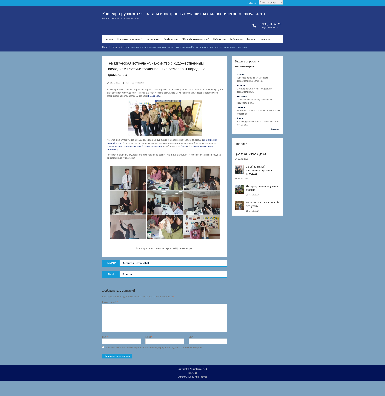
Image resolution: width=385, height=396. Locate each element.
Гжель (184, 146)
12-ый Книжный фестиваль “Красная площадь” (259, 170)
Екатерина (242, 96)
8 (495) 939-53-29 (270, 24)
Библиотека (236, 39)
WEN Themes (200, 377)
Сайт (191, 337)
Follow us (252, 3)
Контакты (265, 39)
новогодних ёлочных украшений (145, 146)
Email (148, 337)
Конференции (171, 39)
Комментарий (110, 302)
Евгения (241, 85)
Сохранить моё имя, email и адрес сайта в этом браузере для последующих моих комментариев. (154, 347)
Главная (109, 39)
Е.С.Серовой (154, 96)
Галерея (251, 39)
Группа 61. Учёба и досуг (250, 154)
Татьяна (241, 74)
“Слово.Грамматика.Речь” (195, 39)
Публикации (219, 39)
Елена (240, 118)
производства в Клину (118, 146)
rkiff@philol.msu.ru (269, 27)
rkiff (128, 83)
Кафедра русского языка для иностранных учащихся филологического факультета (183, 13)
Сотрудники (153, 39)
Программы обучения (128, 39)
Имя (105, 337)
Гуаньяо (241, 107)
